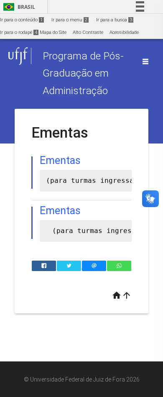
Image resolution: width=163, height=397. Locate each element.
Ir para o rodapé (18, 32)
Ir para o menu (69, 20)
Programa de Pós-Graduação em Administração (83, 73)
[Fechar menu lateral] (145, 61)
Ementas (60, 211)
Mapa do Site (53, 32)
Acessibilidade (124, 32)
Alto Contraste (88, 32)
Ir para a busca (114, 20)
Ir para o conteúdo (21, 20)
